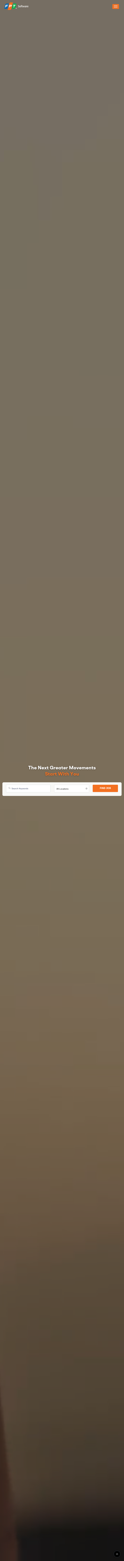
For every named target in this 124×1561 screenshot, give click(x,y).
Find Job (105, 788)
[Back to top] (117, 1554)
